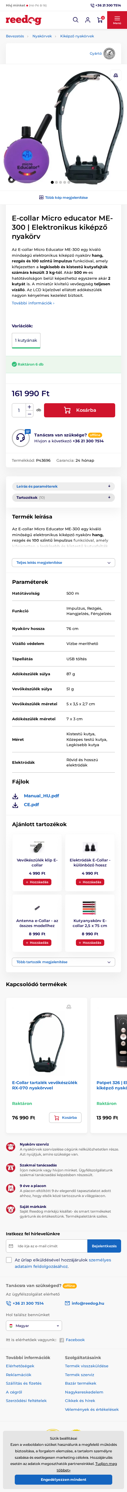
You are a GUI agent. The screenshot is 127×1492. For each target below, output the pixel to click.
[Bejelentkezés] (88, 20)
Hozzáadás (39, 882)
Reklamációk (18, 1374)
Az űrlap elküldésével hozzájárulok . (63, 1263)
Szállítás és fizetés (24, 1383)
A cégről (14, 1392)
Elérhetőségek (20, 1365)
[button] (76, 20)
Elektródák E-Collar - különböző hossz (90, 862)
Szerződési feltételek (26, 1400)
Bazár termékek (80, 1383)
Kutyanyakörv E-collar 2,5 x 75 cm (90, 923)
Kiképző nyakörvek (77, 36)
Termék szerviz (79, 1374)
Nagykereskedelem (84, 1392)
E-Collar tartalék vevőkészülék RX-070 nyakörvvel (44, 1085)
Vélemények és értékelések (92, 1409)
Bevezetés (15, 36)
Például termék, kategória (45, 58)
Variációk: (22, 326)
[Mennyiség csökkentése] (29, 414)
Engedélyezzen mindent (63, 1479)
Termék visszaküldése (86, 1365)
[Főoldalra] (23, 20)
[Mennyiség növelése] (29, 407)
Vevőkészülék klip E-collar (37, 862)
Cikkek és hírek (80, 1400)
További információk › (33, 303)
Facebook (75, 1339)
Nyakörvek (42, 36)
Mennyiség (19, 410)
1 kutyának (26, 340)
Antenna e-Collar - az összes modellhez (37, 923)
